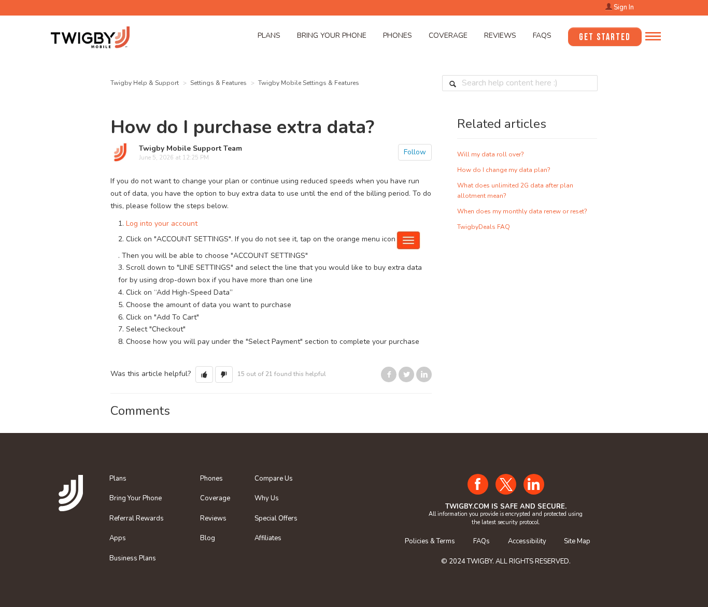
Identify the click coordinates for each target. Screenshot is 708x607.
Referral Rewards (136, 518)
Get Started (605, 37)
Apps (117, 538)
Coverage (448, 35)
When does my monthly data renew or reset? (522, 211)
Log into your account (161, 223)
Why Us (266, 498)
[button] (204, 374)
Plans (269, 35)
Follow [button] (415, 152)
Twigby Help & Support (144, 83)
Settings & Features (218, 83)
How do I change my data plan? (503, 170)
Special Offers (276, 518)
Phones (397, 35)
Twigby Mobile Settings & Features (308, 83)
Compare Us (273, 478)
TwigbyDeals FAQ (483, 227)
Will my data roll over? (490, 154)
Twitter (406, 374)
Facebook (389, 374)
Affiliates (267, 538)
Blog (207, 538)
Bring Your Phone (331, 35)
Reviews (500, 35)
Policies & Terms (430, 541)
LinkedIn (424, 374)
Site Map (577, 541)
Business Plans (132, 558)
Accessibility (527, 541)
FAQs (542, 35)
